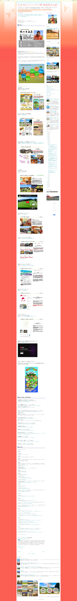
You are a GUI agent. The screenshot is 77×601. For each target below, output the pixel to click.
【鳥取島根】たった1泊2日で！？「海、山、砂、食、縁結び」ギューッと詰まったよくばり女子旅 (54, 111)
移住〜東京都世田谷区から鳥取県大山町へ (26, 477)
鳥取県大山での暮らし (49, 86)
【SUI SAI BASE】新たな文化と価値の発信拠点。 (27, 503)
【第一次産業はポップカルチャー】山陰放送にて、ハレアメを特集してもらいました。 (31, 511)
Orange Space (24, 538)
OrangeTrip (23, 89)
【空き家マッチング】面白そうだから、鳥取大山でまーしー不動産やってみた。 (30, 529)
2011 (48, 185)
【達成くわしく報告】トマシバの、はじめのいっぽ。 (27, 506)
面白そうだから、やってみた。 (50, 93)
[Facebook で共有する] (30, 537)
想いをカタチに (23, 486)
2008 (48, 187)
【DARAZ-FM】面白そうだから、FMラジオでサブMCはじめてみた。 (29, 522)
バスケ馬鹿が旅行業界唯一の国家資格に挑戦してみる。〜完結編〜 (29, 482)
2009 (48, 186)
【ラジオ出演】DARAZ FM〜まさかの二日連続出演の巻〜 (52, 150)
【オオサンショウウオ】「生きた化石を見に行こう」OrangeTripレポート (52, 148)
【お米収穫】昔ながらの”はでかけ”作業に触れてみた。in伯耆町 (27, 574)
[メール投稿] (27, 537)
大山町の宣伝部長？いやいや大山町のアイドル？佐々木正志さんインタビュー (27, 418)
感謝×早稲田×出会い (23, 468)
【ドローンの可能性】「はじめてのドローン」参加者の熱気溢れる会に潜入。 (52, 146)
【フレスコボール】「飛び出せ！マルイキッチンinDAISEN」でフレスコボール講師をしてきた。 (52, 165)
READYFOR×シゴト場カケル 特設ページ (28, 238)
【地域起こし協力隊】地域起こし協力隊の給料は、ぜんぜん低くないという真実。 (54, 118)
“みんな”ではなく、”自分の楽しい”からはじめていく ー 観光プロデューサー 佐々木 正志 (28, 441)
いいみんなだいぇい (23, 465)
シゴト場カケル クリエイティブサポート (28, 265)
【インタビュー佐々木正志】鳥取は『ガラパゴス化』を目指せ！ (25, 430)
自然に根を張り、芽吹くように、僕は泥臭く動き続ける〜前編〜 (25, 444)
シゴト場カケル (24, 214)
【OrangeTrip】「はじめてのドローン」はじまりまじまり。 (52, 170)
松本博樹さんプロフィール (25, 407)
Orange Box (21, 538)
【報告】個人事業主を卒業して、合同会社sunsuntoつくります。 (28, 500)
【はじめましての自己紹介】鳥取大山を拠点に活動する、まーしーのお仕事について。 (54, 125)
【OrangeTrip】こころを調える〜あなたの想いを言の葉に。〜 (52, 162)
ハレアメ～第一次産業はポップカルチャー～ (28, 316)
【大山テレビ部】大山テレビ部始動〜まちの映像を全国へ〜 (52, 153)
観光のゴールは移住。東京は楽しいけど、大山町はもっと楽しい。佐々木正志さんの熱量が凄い (29, 405)
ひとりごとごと (48, 94)
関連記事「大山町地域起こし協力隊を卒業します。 (24, 491)
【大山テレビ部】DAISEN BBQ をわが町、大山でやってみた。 (52, 145)
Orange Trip (27, 538)
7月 (48, 173)
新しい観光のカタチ (23, 479)
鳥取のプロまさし (25, 342)
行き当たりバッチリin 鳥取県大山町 (38, 5)
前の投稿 (43, 551)
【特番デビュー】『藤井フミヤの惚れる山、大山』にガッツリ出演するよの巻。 (54, 100)
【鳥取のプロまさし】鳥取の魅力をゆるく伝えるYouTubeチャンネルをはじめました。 (31, 520)
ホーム (31, 551)
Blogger (43, 599)
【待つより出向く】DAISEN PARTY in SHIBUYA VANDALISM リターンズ (52, 155)
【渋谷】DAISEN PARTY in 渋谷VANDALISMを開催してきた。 (52, 172)
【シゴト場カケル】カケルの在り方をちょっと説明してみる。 (28, 513)
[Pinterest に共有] (31, 537)
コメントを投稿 (20, 548)
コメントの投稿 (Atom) (32, 553)
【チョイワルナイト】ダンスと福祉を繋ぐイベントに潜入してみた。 (52, 156)
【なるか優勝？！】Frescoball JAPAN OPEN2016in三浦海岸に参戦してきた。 (52, 161)
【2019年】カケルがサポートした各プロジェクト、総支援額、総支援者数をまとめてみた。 (31, 515)
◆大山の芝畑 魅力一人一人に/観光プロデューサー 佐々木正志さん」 (26, 437)
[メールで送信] (28, 537)
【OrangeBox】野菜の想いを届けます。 (25, 488)
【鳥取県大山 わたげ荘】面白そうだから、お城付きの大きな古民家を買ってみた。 (30, 524)
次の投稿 (19, 551)
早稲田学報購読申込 (27, 401)
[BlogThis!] (29, 537)
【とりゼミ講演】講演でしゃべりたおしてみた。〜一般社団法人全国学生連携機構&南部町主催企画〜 (52, 158)
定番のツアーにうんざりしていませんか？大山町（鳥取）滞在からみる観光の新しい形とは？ (29, 411)
